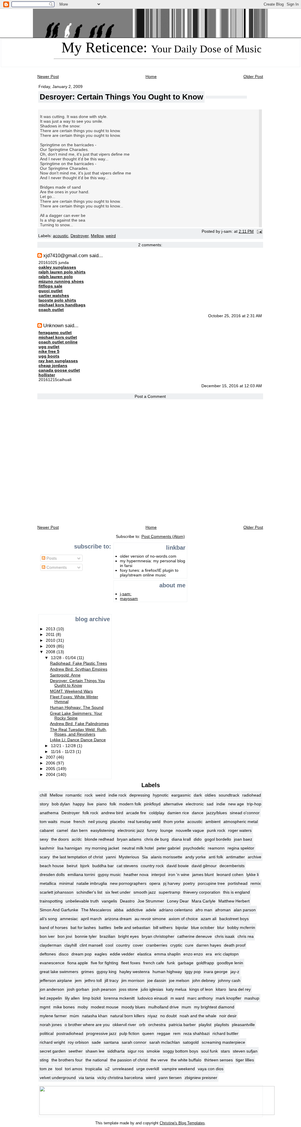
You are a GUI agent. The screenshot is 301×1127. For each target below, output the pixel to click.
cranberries (156, 945)
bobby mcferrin (241, 927)
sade (96, 1042)
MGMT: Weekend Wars (71, 691)
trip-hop (254, 804)
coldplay (156, 812)
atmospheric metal (240, 821)
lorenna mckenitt (119, 998)
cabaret (47, 830)
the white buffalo (186, 1060)
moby (83, 1007)
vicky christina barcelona (120, 1077)
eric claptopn (227, 954)
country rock (152, 865)
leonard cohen (230, 874)
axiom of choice (183, 918)
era (209, 954)
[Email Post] (258, 231)
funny (152, 830)
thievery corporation (201, 892)
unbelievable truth (82, 901)
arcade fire (136, 812)
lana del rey (240, 989)
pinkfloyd (152, 804)
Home (151, 76)
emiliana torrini (81, 874)
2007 (51, 757)
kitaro (221, 989)
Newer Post (48, 76)
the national (96, 1060)
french (79, 821)
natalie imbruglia (91, 883)
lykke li (252, 874)
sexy (44, 839)
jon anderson (52, 989)
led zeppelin (51, 998)
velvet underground (58, 1077)
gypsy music (109, 874)
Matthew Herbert (234, 901)
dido (198, 839)
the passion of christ (129, 1060)
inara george (216, 971)
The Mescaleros (96, 909)
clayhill (70, 945)
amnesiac (69, 918)
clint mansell (91, 945)
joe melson (179, 980)
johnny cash (229, 980)
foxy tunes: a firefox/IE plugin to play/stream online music (149, 572)
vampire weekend (178, 1068)
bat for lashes (83, 927)
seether (75, 1051)
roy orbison (78, 1042)
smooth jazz (144, 892)
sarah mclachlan (164, 1042)
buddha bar (103, 865)
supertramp (169, 892)
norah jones (51, 1024)
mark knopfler (228, 998)
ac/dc (77, 839)
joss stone (128, 989)
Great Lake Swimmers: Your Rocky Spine (76, 715)
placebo (117, 821)
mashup (251, 998)
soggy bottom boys (180, 1051)
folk (113, 804)
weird (111, 236)
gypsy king (106, 971)
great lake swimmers (59, 971)
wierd (151, 1077)
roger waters (240, 830)
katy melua (176, 989)
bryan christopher (158, 936)
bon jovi (65, 936)
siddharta (116, 1051)
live (90, 804)
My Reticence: (161, 47)
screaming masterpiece (223, 1042)
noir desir (228, 1015)
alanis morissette (166, 857)
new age (236, 804)
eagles (101, 954)
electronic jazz (131, 830)
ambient (212, 821)
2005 (51, 768)
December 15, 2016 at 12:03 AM (231, 386)
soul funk (209, 1051)
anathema (49, 812)
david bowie (178, 865)
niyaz (152, 1015)
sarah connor (134, 1042)
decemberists (232, 865)
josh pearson (104, 989)
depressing (139, 795)
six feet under (118, 892)
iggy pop (193, 971)
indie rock (117, 795)
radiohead (251, 795)
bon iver (47, 936)
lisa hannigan (69, 848)
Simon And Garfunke (59, 909)
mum (186, 1007)
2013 (51, 628)
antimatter (235, 857)
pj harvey (171, 883)
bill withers (163, 927)
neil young (97, 821)
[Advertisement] (56, 593)
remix (255, 883)
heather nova (136, 874)
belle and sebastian (132, 927)
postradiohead (69, 1033)
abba (118, 909)
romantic (74, 795)
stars (225, 1051)
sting (44, 1060)
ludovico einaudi (153, 998)
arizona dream (118, 918)
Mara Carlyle (203, 901)
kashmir (47, 848)
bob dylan (61, 804)
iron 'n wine (178, 874)
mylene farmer (53, 1015)
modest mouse (104, 1007)
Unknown (53, 325)
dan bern (79, 830)
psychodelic (194, 848)
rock (89, 795)
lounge (166, 830)
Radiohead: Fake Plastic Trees (78, 663)
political (46, 1033)
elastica (144, 954)
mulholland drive (163, 1007)
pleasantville (243, 1024)
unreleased (123, 1068)
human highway (167, 971)
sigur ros (136, 1051)
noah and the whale (198, 1015)
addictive (134, 909)
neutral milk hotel (138, 848)
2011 (51, 634)
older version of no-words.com (148, 556)
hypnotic (160, 795)
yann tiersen (170, 1077)
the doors (60, 839)
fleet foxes (130, 962)
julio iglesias (152, 989)
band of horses (54, 927)
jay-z (234, 971)
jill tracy (111, 980)
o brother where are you (87, 1024)
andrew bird (112, 812)
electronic (195, 804)
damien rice (178, 812)
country (123, 945)
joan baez (243, 839)
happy (78, 804)
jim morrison (132, 980)
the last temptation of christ (78, 857)
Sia (145, 857)
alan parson (245, 909)
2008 (51, 651)
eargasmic (181, 795)
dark (198, 795)
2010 (51, 640)
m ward (177, 998)
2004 (51, 774)
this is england (236, 892)
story (44, 804)
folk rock (90, 812)
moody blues (133, 1007)
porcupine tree (211, 883)
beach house (52, 865)
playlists (221, 1024)
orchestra (157, 1024)
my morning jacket (102, 848)
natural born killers (127, 1015)
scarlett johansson (56, 892)
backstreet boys (234, 918)
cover (138, 945)
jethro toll (93, 980)
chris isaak (225, 936)
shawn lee (95, 1051)
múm (74, 1015)
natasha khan (94, 1015)
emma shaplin (167, 954)
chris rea (246, 936)
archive (254, 857)
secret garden (53, 1051)
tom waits (48, 821)
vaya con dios (210, 1068)
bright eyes (128, 936)
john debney (203, 980)
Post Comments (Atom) (163, 536)
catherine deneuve (194, 936)
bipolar (181, 927)
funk (171, 962)
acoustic (60, 236)
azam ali (208, 918)
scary (45, 857)
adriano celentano (176, 909)
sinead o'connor (245, 812)
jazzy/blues (216, 812)
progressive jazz (101, 1033)
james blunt (203, 874)
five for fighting (104, 962)
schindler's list (89, 892)
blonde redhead (99, 839)
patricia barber (182, 1024)
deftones (48, 954)
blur (220, 927)
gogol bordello (218, 839)
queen (148, 1033)
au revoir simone (150, 918)
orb (142, 1024)
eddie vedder (122, 954)
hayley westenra (134, 971)
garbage (185, 962)
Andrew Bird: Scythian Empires (78, 669)
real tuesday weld (144, 821)
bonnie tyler (86, 936)
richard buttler (225, 1033)
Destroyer (79, 236)
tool (58, 1068)
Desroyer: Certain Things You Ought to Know (121, 97)
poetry (189, 883)
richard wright (52, 1042)
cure (189, 945)
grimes (87, 971)
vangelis (109, 901)
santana (111, 1042)
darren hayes (208, 945)
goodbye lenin (230, 962)
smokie (153, 1051)
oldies (210, 795)
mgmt (45, 1007)
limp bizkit (92, 998)
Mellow (97, 236)
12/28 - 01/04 (64, 657)
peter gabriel (168, 848)
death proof (234, 945)
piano (101, 804)
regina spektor (241, 848)
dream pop (81, 954)
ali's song (48, 918)
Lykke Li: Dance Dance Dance (78, 739)
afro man (203, 909)
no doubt (168, 1015)
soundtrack (229, 795)
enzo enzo (193, 954)
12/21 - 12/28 (64, 745)
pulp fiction (129, 1033)
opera (154, 883)
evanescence (52, 962)
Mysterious (129, 857)
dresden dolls (52, 874)
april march (91, 918)
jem (78, 980)
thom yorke (173, 821)
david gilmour (204, 865)
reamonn (216, 848)
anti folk (216, 857)
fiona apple (77, 962)
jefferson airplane (56, 980)
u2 (107, 1068)
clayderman (50, 945)
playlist (205, 1024)
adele (151, 909)
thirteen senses (218, 1060)
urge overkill (147, 1068)
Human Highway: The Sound (76, 707)
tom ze (46, 1068)
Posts (51, 558)
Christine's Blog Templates (182, 1123)
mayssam (129, 598)
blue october (202, 927)
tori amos (73, 1068)
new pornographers (128, 883)
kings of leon (201, 989)
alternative (173, 804)
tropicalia (93, 1068)
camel (62, 830)
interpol (158, 874)
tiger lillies (245, 1060)
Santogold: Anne (65, 675)
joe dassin (156, 980)
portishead (238, 883)
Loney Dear (178, 901)
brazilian (107, 936)
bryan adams (129, 839)
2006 (51, 763)
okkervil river (124, 1024)
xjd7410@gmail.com (65, 255)
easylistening (103, 830)
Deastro (127, 901)
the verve (159, 1060)
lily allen (72, 998)
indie (220, 804)
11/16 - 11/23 (63, 751)
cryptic (176, 945)
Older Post (253, 76)
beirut (72, 865)
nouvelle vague (190, 830)
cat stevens (127, 865)
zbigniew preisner (201, 1077)
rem (176, 1033)
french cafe (153, 962)
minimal (66, 883)
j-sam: (125, 593)
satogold (191, 1042)
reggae (163, 1033)
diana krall (181, 839)
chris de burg (156, 839)
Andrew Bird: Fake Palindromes (79, 723)
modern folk (130, 804)
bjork (84, 865)
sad (210, 804)
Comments (56, 567)
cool (109, 945)
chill (43, 795)
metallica (48, 883)
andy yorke (195, 857)
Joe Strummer (151, 901)
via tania (86, 1077)
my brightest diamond (214, 1007)
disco (63, 954)
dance (197, 812)
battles (105, 927)
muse (65, 821)
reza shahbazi (196, 1033)
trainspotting (51, 901)
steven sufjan (245, 1051)
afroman (223, 909)
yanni (111, 857)
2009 (51, 646)
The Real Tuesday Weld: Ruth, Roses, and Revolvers (78, 732)
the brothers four (67, 1060)
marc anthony (200, 998)
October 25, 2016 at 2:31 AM (235, 316)
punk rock (216, 830)
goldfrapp (205, 962)
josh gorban (78, 989)
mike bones (64, 1007)
